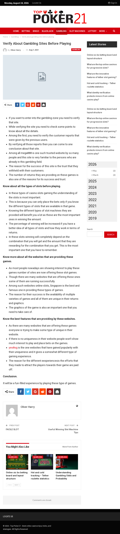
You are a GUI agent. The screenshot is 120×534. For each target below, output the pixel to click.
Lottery (92, 31)
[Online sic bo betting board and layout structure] (17, 462)
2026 (92, 164)
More (102, 31)
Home (16, 31)
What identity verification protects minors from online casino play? (100, 96)
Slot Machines (77, 31)
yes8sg (13, 347)
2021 (92, 206)
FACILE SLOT (12, 429)
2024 (92, 187)
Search (90, 229)
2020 (92, 212)
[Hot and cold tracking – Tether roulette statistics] (42, 462)
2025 (92, 181)
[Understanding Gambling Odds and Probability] (67, 462)
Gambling (61, 31)
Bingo (36, 31)
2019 (92, 218)
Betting (26, 31)
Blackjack (47, 31)
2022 (92, 200)
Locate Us (36, 3)
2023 (92, 193)
